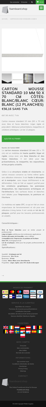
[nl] (17, 327)
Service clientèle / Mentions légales (23, 316)
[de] (22, 327)
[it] (39, 331)
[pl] (22, 336)
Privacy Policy (23, 368)
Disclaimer (23, 366)
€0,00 (41, 2)
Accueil (5, 19)
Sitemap (23, 371)
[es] (34, 331)
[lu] (22, 331)
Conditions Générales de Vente (23, 364)
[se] (17, 331)
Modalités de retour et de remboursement (23, 314)
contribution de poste (23, 311)
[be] (39, 327)
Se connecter (14, 2)
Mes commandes (23, 348)
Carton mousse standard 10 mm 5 (23, 19)
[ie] (11, 327)
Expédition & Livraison (23, 306)
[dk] (11, 331)
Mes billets (23, 350)
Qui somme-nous (23, 361)
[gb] (5, 327)
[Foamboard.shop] (23, 382)
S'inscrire (24, 2)
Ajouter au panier (12, 139)
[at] (28, 327)
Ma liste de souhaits (23, 353)
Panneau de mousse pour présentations (23, 309)
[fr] (34, 327)
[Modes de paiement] (5, 292)
